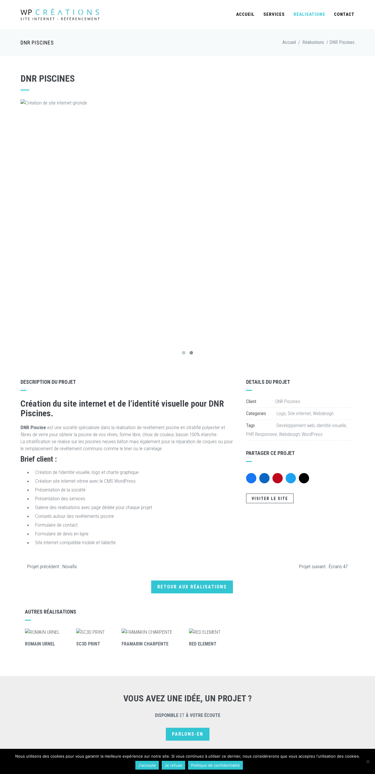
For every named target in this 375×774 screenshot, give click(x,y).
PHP (249, 434)
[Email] (304, 478)
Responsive (266, 434)
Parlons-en (187, 734)
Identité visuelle (331, 425)
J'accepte (147, 765)
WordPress (312, 434)
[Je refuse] (368, 761)
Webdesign (323, 413)
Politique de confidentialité (215, 765)
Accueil (245, 14)
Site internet (299, 413)
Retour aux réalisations (192, 587)
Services (274, 14)
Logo (281, 413)
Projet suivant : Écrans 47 (323, 566)
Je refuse (173, 765)
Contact (344, 14)
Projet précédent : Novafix (52, 566)
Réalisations (309, 14)
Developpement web (296, 425)
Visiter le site (270, 498)
